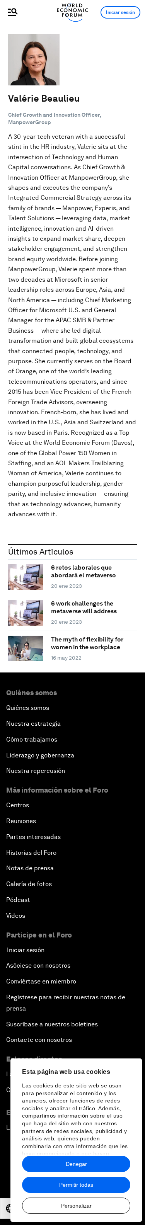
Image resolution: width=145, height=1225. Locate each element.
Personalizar (76, 1206)
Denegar (76, 1164)
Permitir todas (76, 1185)
